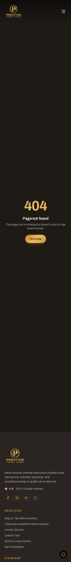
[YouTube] (26, 497)
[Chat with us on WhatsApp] (63, 554)
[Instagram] (17, 497)
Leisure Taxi (12, 535)
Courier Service (14, 529)
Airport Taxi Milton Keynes (21, 518)
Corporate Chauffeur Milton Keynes (27, 524)
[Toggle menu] (63, 11)
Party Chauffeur (14, 547)
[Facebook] (8, 497)
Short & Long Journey (18, 541)
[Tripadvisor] (35, 497)
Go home (35, 239)
